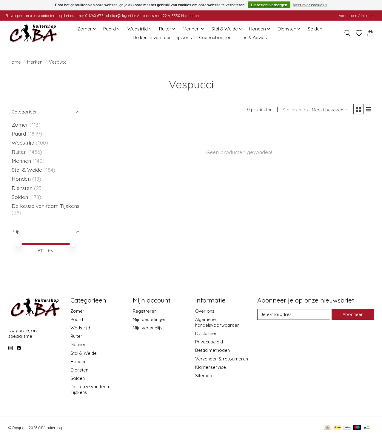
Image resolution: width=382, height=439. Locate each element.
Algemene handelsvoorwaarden (217, 322)
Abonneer (353, 314)
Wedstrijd (24, 142)
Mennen (21, 160)
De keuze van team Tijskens (162, 37)
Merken (34, 62)
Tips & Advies (253, 37)
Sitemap (203, 375)
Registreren (145, 311)
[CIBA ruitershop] (33, 33)
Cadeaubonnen (215, 37)
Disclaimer (206, 333)
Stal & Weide (27, 169)
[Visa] (347, 428)
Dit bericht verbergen (269, 5)
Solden (315, 29)
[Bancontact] (367, 428)
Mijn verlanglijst (148, 328)
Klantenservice (210, 367)
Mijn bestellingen (149, 319)
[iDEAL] (337, 428)
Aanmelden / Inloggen (357, 15)
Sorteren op (295, 110)
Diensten (22, 188)
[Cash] (327, 428)
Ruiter (19, 151)
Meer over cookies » (310, 5)
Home (14, 62)
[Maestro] (357, 428)
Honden (21, 178)
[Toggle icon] (347, 33)
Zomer (20, 124)
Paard (19, 133)
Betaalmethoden (212, 350)
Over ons (204, 311)
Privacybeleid (209, 342)
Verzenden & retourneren (221, 359)
